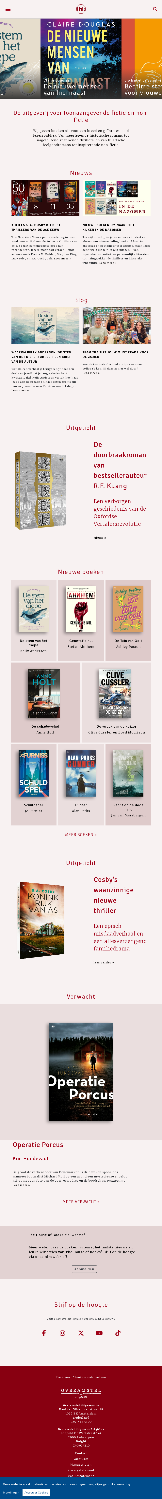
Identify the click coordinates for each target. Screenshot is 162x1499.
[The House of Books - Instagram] (62, 1333)
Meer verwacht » (81, 1201)
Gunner (81, 805)
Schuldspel (33, 805)
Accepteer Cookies (36, 1492)
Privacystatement (81, 1470)
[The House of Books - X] (81, 1333)
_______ (43, 102)
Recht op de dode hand (128, 807)
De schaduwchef (45, 726)
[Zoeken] (155, 9)
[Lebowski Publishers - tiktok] (117, 1333)
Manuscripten (81, 1465)
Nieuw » (100, 537)
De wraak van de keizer (117, 726)
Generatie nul (81, 641)
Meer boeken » (81, 834)
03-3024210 (81, 1445)
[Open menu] (8, 9)
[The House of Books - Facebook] (44, 1333)
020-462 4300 (81, 1422)
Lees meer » (62, 258)
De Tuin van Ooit (128, 641)
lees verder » (104, 962)
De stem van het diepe (34, 643)
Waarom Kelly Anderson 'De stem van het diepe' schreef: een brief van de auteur (41, 357)
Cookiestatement (81, 1476)
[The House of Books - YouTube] (99, 1333)
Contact (81, 1453)
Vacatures (81, 1459)
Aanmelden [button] (84, 1269)
